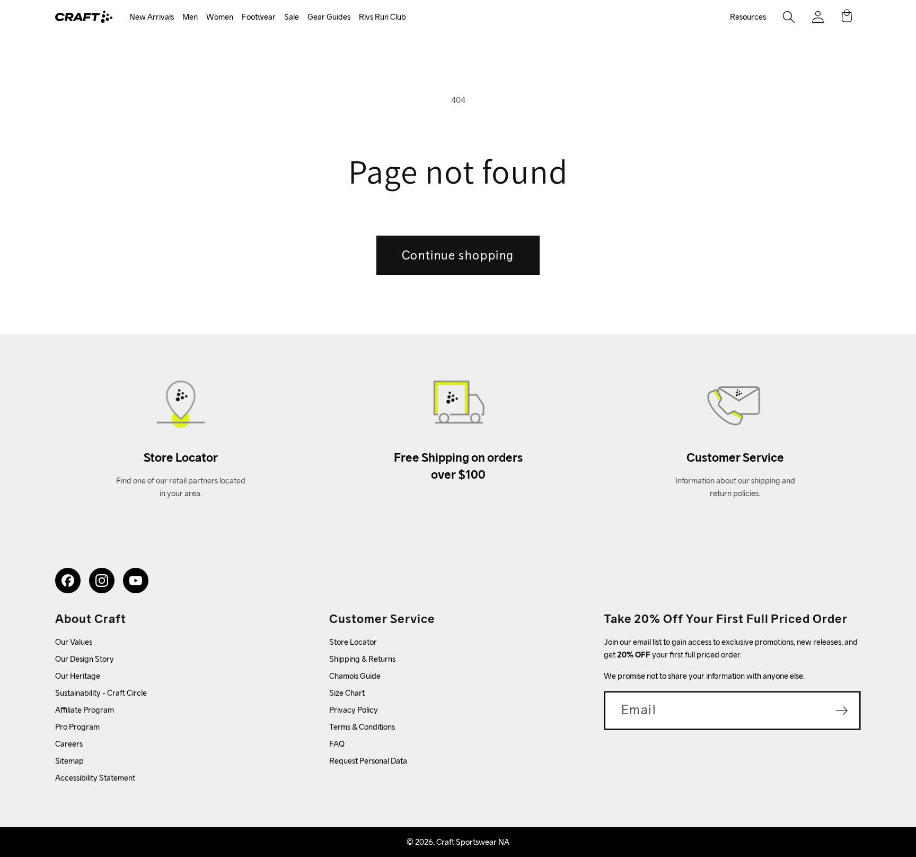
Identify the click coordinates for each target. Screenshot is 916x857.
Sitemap (69, 761)
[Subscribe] (841, 710)
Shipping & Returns (362, 659)
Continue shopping (458, 255)
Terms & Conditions (362, 727)
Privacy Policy (353, 710)
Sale (291, 17)
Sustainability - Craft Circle (101, 693)
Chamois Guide (355, 676)
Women (219, 17)
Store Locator (353, 642)
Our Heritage (77, 676)
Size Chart (347, 693)
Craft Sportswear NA (472, 842)
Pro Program (77, 727)
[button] (151, 17)
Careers (69, 744)
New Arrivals (151, 17)
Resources (748, 17)
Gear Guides (328, 17)
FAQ (337, 744)
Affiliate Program (84, 710)
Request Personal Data (368, 761)
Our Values (73, 642)
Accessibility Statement (95, 778)
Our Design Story (84, 659)
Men (190, 17)
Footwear (259, 17)
